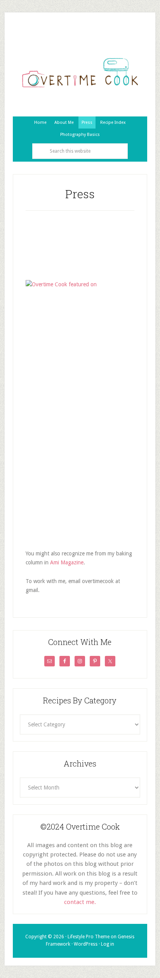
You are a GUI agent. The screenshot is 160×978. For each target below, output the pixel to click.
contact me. (80, 902)
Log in (107, 944)
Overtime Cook (80, 73)
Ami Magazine (66, 562)
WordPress (85, 944)
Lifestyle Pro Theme (89, 936)
